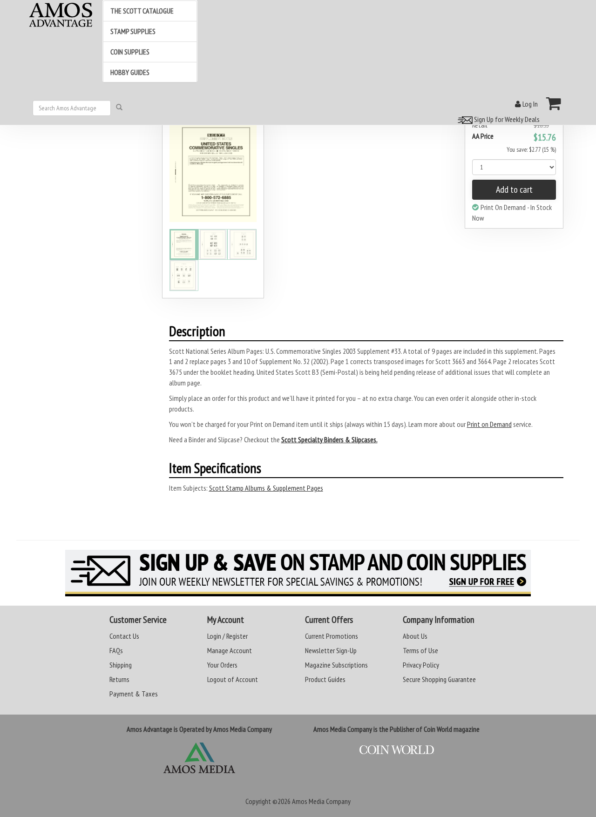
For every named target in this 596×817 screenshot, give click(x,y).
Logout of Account (232, 679)
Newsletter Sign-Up (331, 650)
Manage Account (229, 650)
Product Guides (325, 679)
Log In (529, 103)
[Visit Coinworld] (396, 750)
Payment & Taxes (133, 693)
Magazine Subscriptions (336, 664)
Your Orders (222, 664)
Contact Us (124, 636)
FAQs (116, 650)
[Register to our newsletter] (298, 573)
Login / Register (227, 636)
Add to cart (514, 189)
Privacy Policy (421, 664)
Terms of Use (420, 650)
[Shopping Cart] (554, 103)
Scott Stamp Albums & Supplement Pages (266, 488)
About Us (415, 636)
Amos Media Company (321, 801)
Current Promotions (331, 636)
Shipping (120, 664)
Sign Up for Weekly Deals (506, 119)
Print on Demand (489, 424)
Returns (119, 679)
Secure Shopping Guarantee (439, 679)
